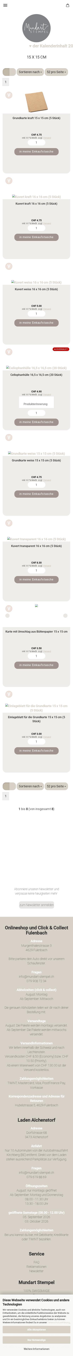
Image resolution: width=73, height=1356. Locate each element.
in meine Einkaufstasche (36, 151)
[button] (6, 72)
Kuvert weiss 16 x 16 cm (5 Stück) (36, 289)
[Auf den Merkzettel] (9, 95)
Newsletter (36, 1271)
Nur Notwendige (36, 1340)
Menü (5, 5)
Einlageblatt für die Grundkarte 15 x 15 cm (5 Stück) (36, 719)
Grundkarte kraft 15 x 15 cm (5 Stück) (36, 118)
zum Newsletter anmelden (36, 905)
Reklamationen (36, 1266)
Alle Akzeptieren (36, 1329)
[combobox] (30, 72)
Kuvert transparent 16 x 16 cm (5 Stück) (36, 546)
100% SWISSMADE (36, 1291)
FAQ (36, 1262)
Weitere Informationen (36, 1349)
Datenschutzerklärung (58, 1322)
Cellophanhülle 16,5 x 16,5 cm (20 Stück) (36, 375)
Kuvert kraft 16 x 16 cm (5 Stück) (36, 203)
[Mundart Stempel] (36, 28)
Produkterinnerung (35, 404)
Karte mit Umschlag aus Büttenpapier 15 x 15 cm (36, 631)
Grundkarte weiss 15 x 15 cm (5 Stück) (36, 460)
